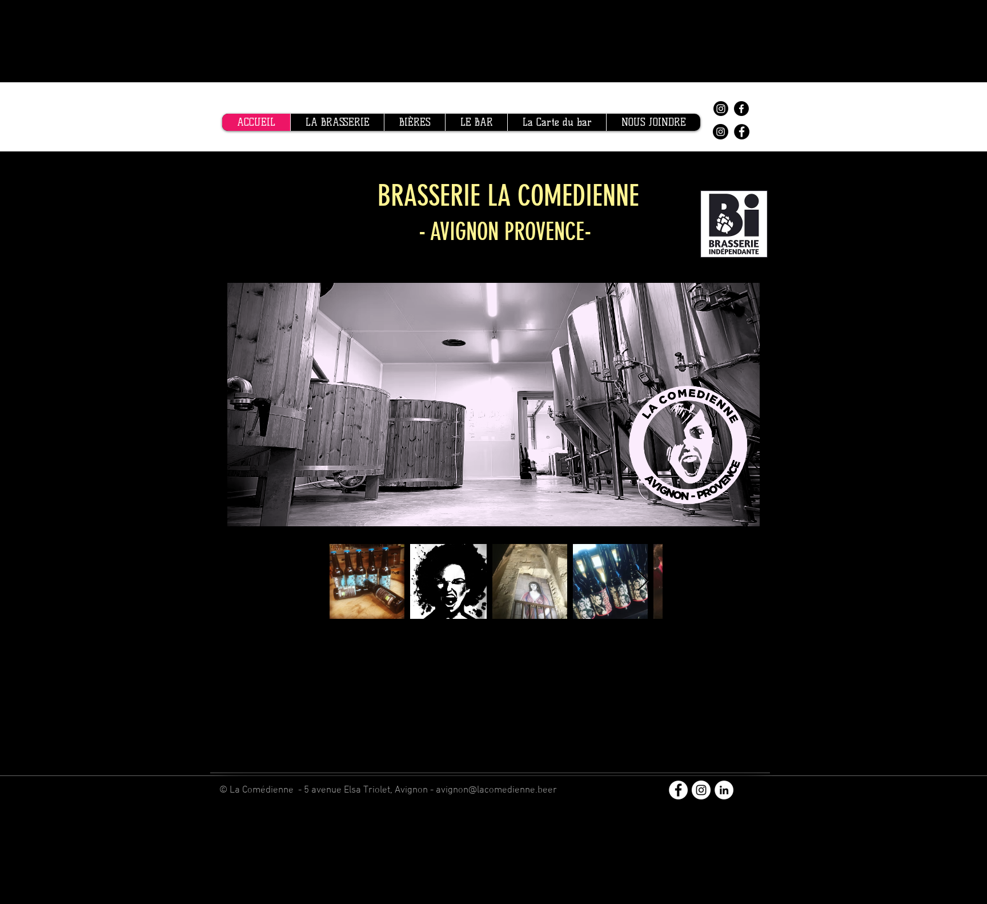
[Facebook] (741, 108)
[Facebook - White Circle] (678, 790)
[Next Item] (642, 581)
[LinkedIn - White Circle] (724, 790)
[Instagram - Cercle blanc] (701, 790)
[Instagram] (720, 108)
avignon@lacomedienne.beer (496, 790)
